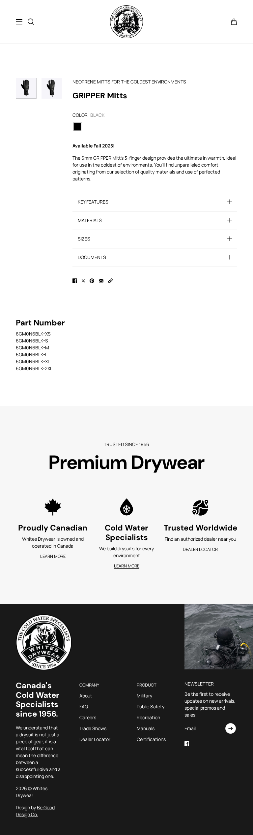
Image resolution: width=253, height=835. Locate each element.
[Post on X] (83, 281)
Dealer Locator (94, 739)
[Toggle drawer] (19, 21)
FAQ (83, 706)
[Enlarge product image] (52, 88)
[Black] (77, 127)
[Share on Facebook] (74, 280)
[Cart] (234, 21)
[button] (110, 280)
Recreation (148, 717)
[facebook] (186, 743)
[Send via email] (101, 280)
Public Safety (150, 706)
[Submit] (230, 728)
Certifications (151, 739)
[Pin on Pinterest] (92, 280)
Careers (87, 717)
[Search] (31, 21)
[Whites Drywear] (126, 21)
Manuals (146, 728)
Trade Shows (92, 728)
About (85, 695)
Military (144, 695)
